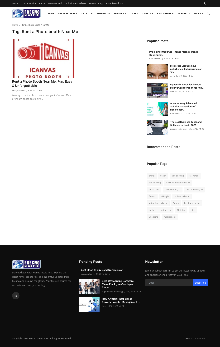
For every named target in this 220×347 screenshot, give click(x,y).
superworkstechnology (112, 291)
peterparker (86, 274)
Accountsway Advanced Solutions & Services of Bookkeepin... (183, 106)
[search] (208, 13)
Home (51, 13)
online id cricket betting (160, 210)
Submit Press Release (76, 3)
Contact (16, 3)
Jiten (104, 306)
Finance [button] (119, 13)
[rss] (15, 295)
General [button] (183, 13)
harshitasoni (155, 58)
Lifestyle (165, 196)
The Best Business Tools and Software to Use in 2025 (186, 123)
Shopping (153, 216)
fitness (152, 196)
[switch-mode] (205, 3)
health (163, 175)
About (42, 3)
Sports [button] (146, 13)
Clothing (181, 210)
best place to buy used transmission (102, 270)
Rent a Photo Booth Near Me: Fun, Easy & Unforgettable (42, 84)
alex (172, 91)
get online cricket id (158, 203)
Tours (176, 203)
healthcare (154, 189)
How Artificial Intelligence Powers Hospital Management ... (121, 300)
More (197, 13)
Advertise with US (114, 3)
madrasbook (170, 216)
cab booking (155, 182)
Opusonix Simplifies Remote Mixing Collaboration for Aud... (187, 86)
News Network (55, 3)
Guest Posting (96, 3)
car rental (193, 175)
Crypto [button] (85, 13)
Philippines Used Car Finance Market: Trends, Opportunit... (174, 53)
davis (172, 76)
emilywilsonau (18, 90)
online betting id (172, 189)
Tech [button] (133, 13)
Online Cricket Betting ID (178, 182)
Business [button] (102, 13)
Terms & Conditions (195, 338)
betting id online (192, 203)
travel (151, 175)
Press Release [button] (66, 13)
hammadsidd (176, 113)
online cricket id (182, 196)
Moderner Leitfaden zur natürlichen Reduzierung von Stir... (186, 69)
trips (193, 210)
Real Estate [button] (164, 13)
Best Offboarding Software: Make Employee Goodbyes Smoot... (118, 284)
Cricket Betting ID (194, 189)
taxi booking (178, 175)
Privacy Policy (29, 3)
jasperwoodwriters (178, 128)
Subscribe (200, 282)
